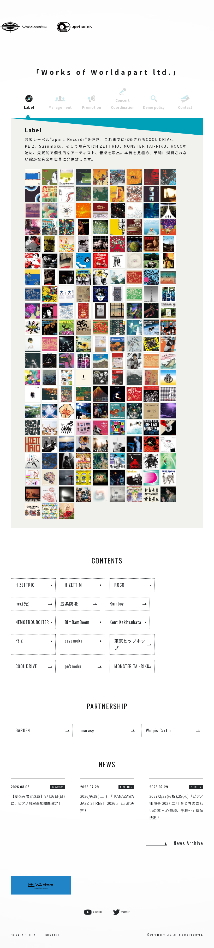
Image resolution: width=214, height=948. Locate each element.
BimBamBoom (77, 622)
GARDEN (22, 730)
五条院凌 (69, 604)
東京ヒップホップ (129, 644)
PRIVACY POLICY (23, 935)
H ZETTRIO (25, 585)
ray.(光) (22, 604)
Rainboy (117, 604)
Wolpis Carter (158, 730)
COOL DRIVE (26, 666)
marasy (87, 730)
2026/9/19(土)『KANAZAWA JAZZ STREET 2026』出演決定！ (107, 803)
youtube (98, 912)
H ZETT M (73, 585)
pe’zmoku (73, 666)
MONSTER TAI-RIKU (132, 666)
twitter (125, 912)
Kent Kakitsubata (125, 622)
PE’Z (19, 641)
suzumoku (73, 641)
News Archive (188, 843)
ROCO (119, 585)
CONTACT (52, 935)
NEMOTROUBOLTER (32, 622)
